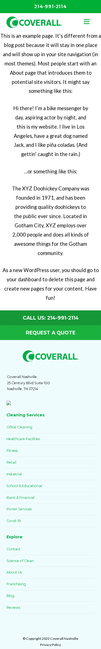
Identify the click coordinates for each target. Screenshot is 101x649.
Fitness (12, 451)
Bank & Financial (20, 497)
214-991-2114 (50, 6)
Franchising (16, 584)
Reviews (13, 607)
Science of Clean (20, 561)
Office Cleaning (19, 427)
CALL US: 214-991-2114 (51, 318)
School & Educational (24, 486)
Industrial (14, 474)
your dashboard (24, 279)
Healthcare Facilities (23, 439)
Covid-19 (13, 521)
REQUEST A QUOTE (50, 333)
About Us (14, 572)
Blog (10, 596)
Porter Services (19, 509)
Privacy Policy (50, 645)
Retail (11, 462)
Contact (13, 549)
